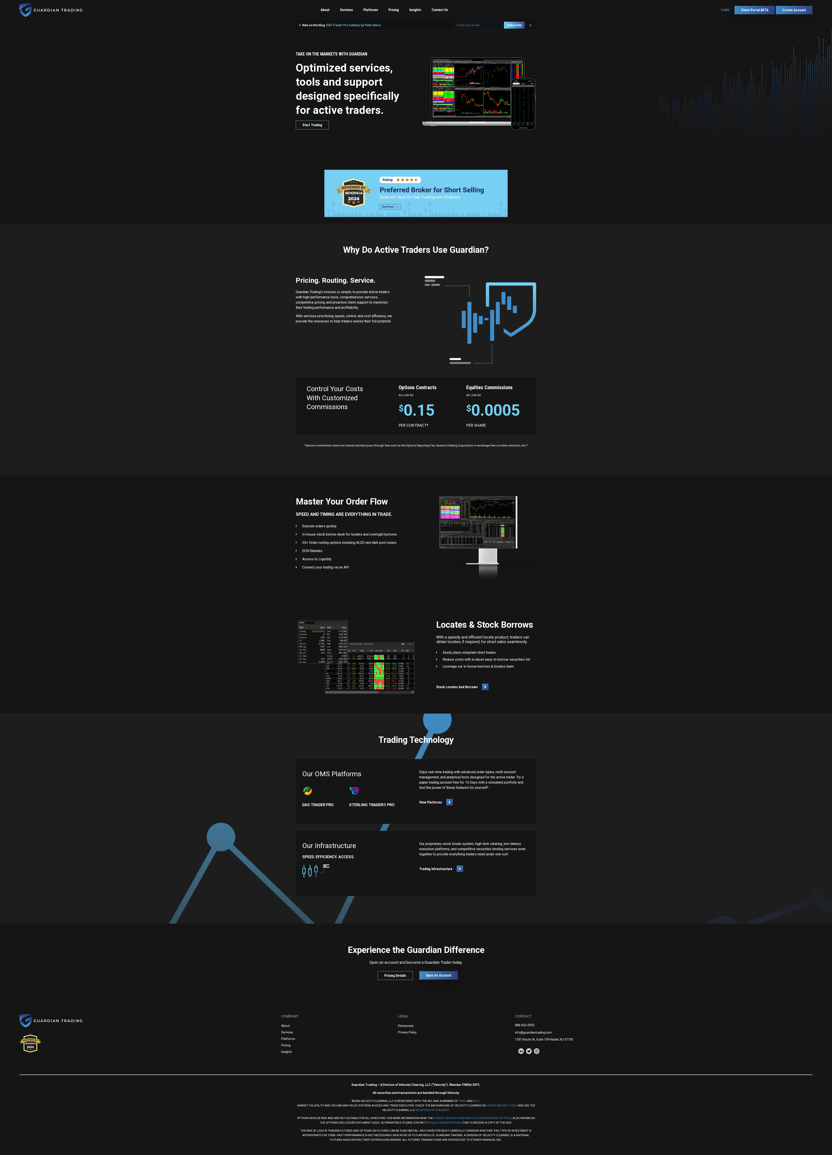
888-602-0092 (525, 1025)
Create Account (794, 10)
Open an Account (438, 975)
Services (287, 1032)
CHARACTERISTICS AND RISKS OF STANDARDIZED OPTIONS (472, 1118)
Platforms (370, 10)
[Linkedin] (521, 1051)
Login (725, 10)
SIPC (476, 1101)
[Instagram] (537, 1051)
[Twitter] (529, 1051)
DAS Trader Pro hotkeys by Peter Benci (353, 25)
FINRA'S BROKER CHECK (501, 1105)
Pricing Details (395, 976)
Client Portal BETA (755, 10)
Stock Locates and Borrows (457, 687)
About (325, 10)
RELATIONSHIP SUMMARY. (433, 1110)
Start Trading (312, 125)
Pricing (393, 10)
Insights (415, 10)
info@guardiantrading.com (533, 1032)
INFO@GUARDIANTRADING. (444, 1122)
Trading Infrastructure (435, 869)
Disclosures (406, 1026)
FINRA (462, 1101)
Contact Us (440, 10)
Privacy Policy (407, 1032)
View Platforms (430, 802)
